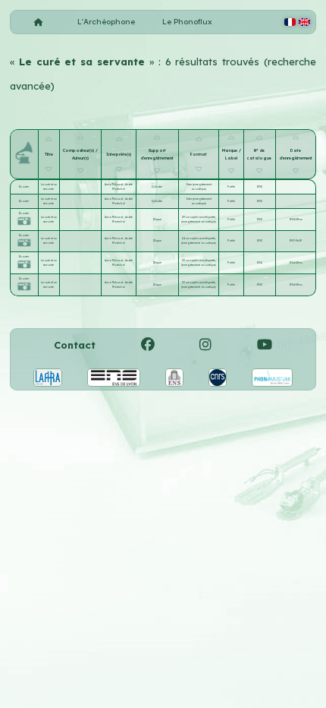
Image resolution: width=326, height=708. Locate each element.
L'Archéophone (106, 22)
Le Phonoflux (187, 22)
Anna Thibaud (114, 184)
